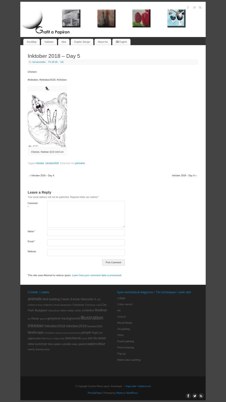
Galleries (48, 42)
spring (84, 338)
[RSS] (200, 7)
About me (103, 42)
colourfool (53, 310)
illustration (92, 318)
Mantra (119, 393)
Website (32, 251)
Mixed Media (124, 322)
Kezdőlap (31, 42)
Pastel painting (125, 341)
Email (31, 241)
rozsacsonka (38, 62)
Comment (32, 205)
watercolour (96, 344)
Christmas (78, 304)
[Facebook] (188, 7)
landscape (36, 332)
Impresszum (144, 386)
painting (59, 333)
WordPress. (132, 393)
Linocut (121, 316)
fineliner (101, 310)
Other (120, 335)
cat (98, 299)
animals (35, 299)
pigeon (31, 338)
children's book (35, 305)
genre (43, 318)
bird (45, 299)
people (86, 332)
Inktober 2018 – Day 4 (41, 175)
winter (47, 349)
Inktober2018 (52, 163)
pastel (65, 333)
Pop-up (121, 353)
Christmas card (93, 305)
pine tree (41, 338)
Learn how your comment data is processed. (97, 275)
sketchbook (73, 338)
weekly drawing (35, 349)
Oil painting (123, 328)
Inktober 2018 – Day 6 (184, 175)
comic (77, 310)
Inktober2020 (94, 326)
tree (50, 344)
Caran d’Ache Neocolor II (78, 299)
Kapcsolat (131, 386)
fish (29, 319)
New (64, 42)
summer (41, 344)
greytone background (63, 318)
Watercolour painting (129, 359)
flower (35, 318)
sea (62, 338)
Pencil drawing (125, 347)
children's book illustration (57, 305)
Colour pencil (124, 304)
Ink (62, 62)
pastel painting (75, 333)
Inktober (40, 163)
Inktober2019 (76, 326)
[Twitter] (194, 7)
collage (121, 298)
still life (92, 338)
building (54, 299)
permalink (80, 163)
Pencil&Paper (95, 393)
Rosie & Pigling (53, 338)
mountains (49, 332)
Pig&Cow (97, 332)
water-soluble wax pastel (70, 344)
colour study (67, 310)
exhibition (88, 310)
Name (31, 231)
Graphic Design (82, 42)
